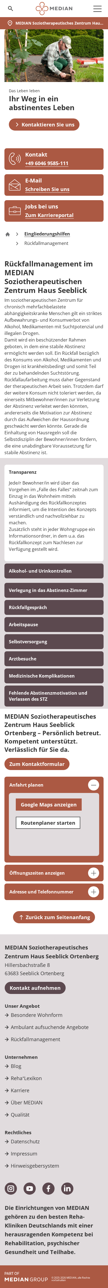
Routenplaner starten (48, 822)
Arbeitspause (23, 624)
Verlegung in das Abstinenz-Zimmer (48, 590)
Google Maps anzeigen (49, 804)
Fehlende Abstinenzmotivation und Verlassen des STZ (48, 696)
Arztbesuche (22, 659)
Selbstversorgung (28, 642)
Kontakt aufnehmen (35, 988)
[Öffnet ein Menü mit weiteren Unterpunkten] (97, 8)
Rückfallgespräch (28, 607)
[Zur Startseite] (54, 8)
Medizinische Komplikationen (42, 676)
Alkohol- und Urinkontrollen (40, 571)
